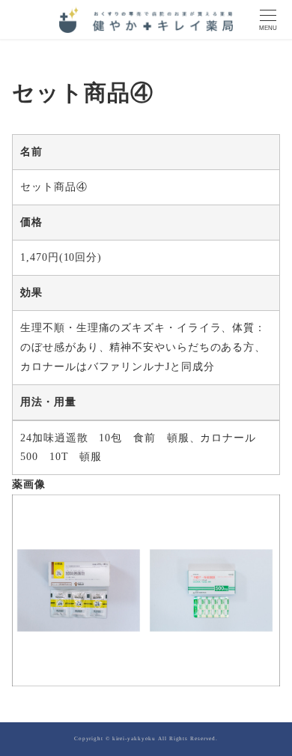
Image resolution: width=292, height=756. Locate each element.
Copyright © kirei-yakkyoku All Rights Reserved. (146, 739)
